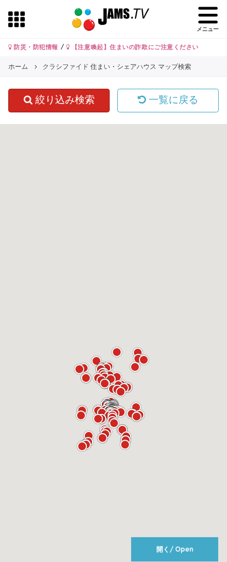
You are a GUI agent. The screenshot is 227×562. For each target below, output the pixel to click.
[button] (82, 446)
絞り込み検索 (64, 99)
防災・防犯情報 (35, 47)
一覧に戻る (172, 99)
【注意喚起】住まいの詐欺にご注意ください (134, 47)
